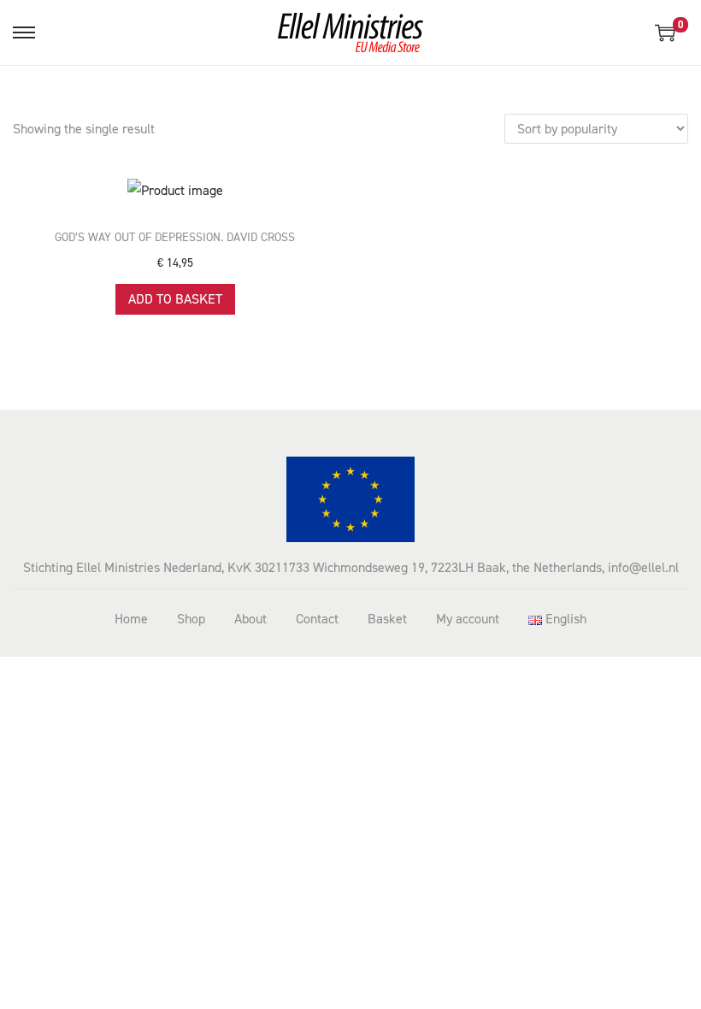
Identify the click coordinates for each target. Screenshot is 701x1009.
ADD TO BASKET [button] (175, 299)
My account (467, 619)
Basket (387, 619)
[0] (665, 32)
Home (131, 619)
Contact (317, 619)
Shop (191, 619)
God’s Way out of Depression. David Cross (175, 237)
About (250, 619)
